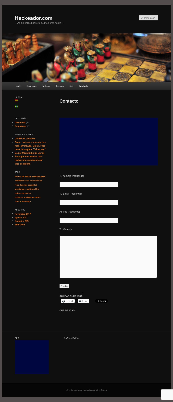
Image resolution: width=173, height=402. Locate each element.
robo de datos (21, 185)
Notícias (46, 86)
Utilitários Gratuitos (25, 138)
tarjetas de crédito (23, 193)
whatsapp (26, 201)
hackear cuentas (22, 180)
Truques (60, 86)
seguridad (32, 185)
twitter (38, 197)
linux (39, 180)
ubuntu (18, 201)
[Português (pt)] (18, 107)
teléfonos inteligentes (24, 197)
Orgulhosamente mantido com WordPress (86, 390)
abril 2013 (20, 224)
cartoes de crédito (23, 176)
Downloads (32, 86)
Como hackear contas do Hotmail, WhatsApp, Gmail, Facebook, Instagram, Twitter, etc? (30, 145)
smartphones (21, 189)
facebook (36, 176)
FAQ (71, 86)
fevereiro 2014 (22, 221)
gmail (43, 176)
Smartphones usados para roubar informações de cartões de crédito (29, 160)
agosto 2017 (21, 217)
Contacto (83, 86)
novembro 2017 (23, 213)
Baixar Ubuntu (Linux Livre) (29, 152)
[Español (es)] (18, 100)
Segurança (20, 126)
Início (18, 86)
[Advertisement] (108, 141)
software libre (33, 189)
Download (20, 122)
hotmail (33, 180)
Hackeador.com (34, 17)
